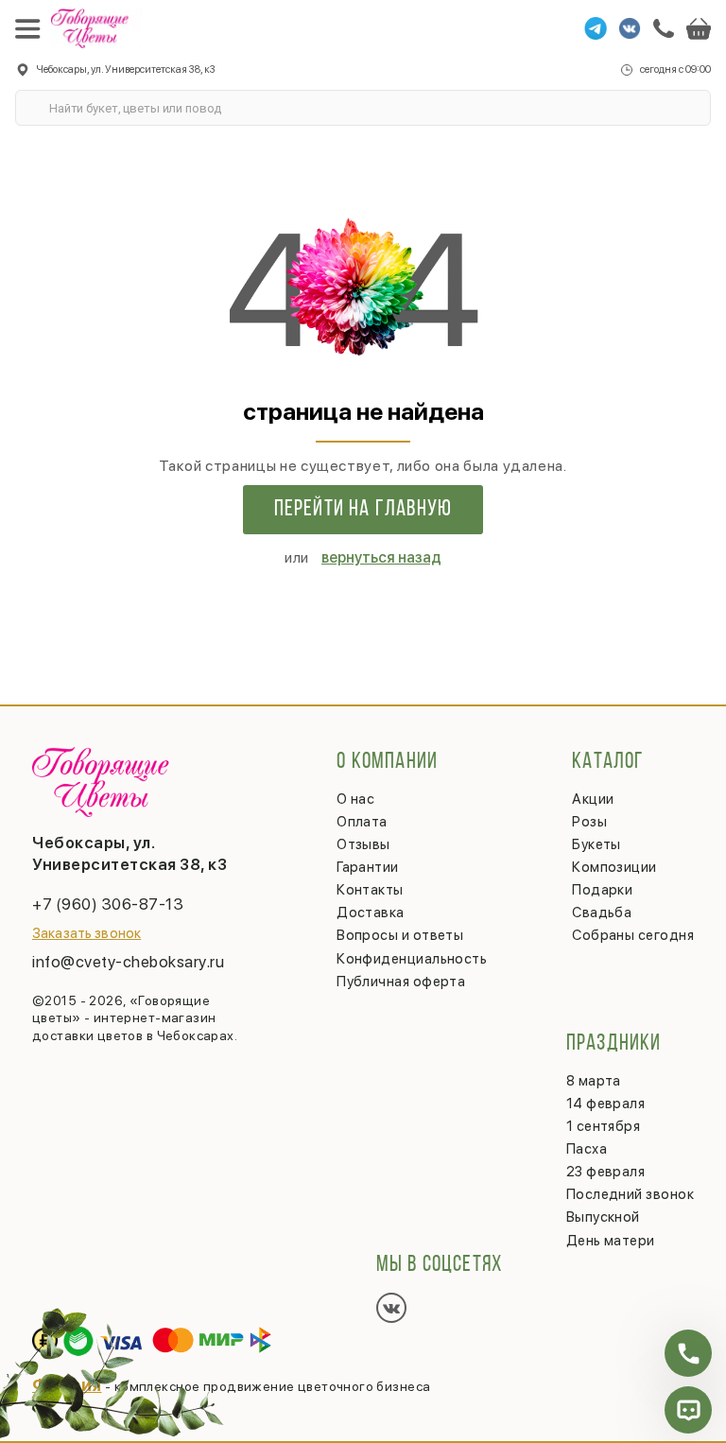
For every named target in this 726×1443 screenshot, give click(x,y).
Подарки (602, 889)
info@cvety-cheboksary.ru (128, 961)
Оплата (362, 821)
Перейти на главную (363, 509)
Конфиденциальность (412, 958)
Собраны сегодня (633, 935)
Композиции (614, 867)
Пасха (586, 1148)
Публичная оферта (401, 981)
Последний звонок (630, 1194)
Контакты (370, 889)
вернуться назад (381, 557)
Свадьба (601, 912)
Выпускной (603, 1217)
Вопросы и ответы (400, 935)
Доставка (371, 912)
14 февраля (606, 1103)
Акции (593, 799)
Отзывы (363, 844)
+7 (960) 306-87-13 (107, 904)
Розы (589, 821)
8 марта (593, 1080)
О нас (355, 799)
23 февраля (606, 1171)
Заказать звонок (86, 933)
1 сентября (603, 1126)
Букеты (596, 844)
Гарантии (368, 867)
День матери (610, 1240)
